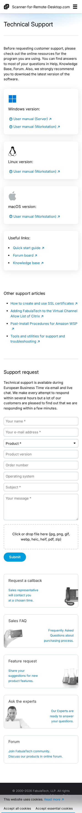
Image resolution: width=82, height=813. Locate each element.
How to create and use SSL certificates (42, 303)
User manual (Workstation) (34, 126)
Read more (52, 799)
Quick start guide (27, 248)
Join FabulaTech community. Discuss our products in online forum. (35, 753)
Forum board (23, 255)
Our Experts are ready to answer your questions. (62, 716)
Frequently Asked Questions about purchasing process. (59, 635)
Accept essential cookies (54, 808)
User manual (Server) (30, 119)
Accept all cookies (17, 808)
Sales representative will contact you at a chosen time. (23, 595)
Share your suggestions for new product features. (23, 676)
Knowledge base (26, 263)
